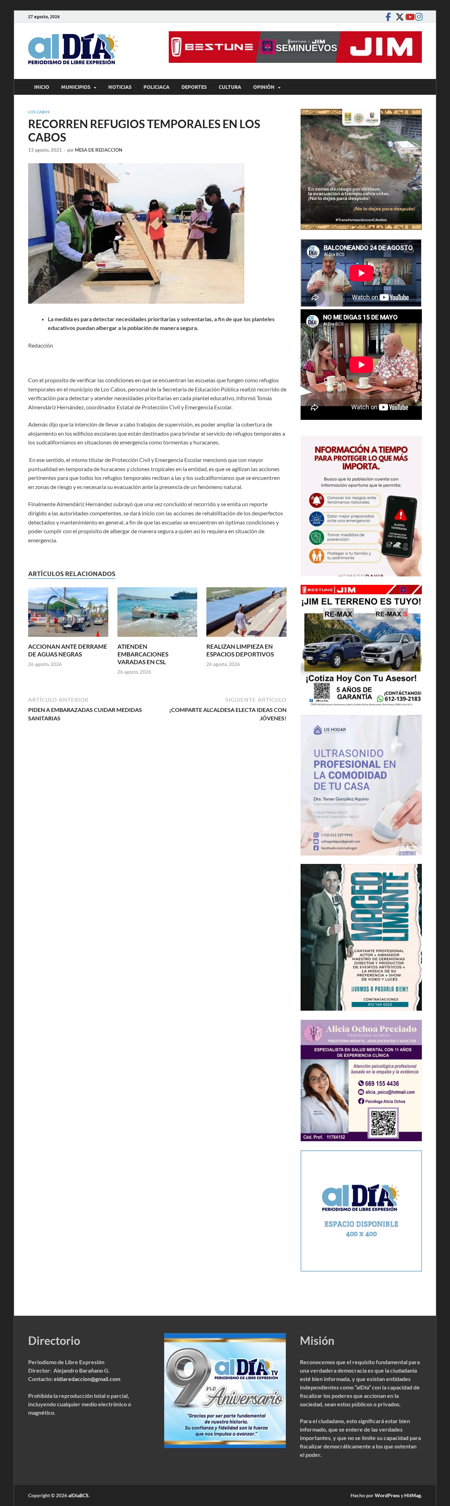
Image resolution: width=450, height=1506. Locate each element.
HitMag (412, 1495)
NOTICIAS (119, 87)
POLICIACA (156, 87)
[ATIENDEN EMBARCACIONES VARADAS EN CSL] (157, 614)
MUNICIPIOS (75, 87)
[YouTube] (408, 17)
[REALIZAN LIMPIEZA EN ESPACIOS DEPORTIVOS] (246, 614)
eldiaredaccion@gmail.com (87, 1378)
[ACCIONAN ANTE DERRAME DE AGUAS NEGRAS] (68, 614)
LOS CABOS (39, 112)
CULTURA (230, 87)
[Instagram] (417, 17)
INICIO (41, 87)
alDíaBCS (78, 1495)
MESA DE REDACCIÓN (98, 150)
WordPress (387, 1495)
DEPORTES (194, 87)
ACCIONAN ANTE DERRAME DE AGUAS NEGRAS (67, 650)
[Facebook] (388, 17)
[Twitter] (398, 17)
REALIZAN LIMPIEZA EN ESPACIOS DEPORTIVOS (240, 650)
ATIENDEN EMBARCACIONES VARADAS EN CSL (142, 654)
